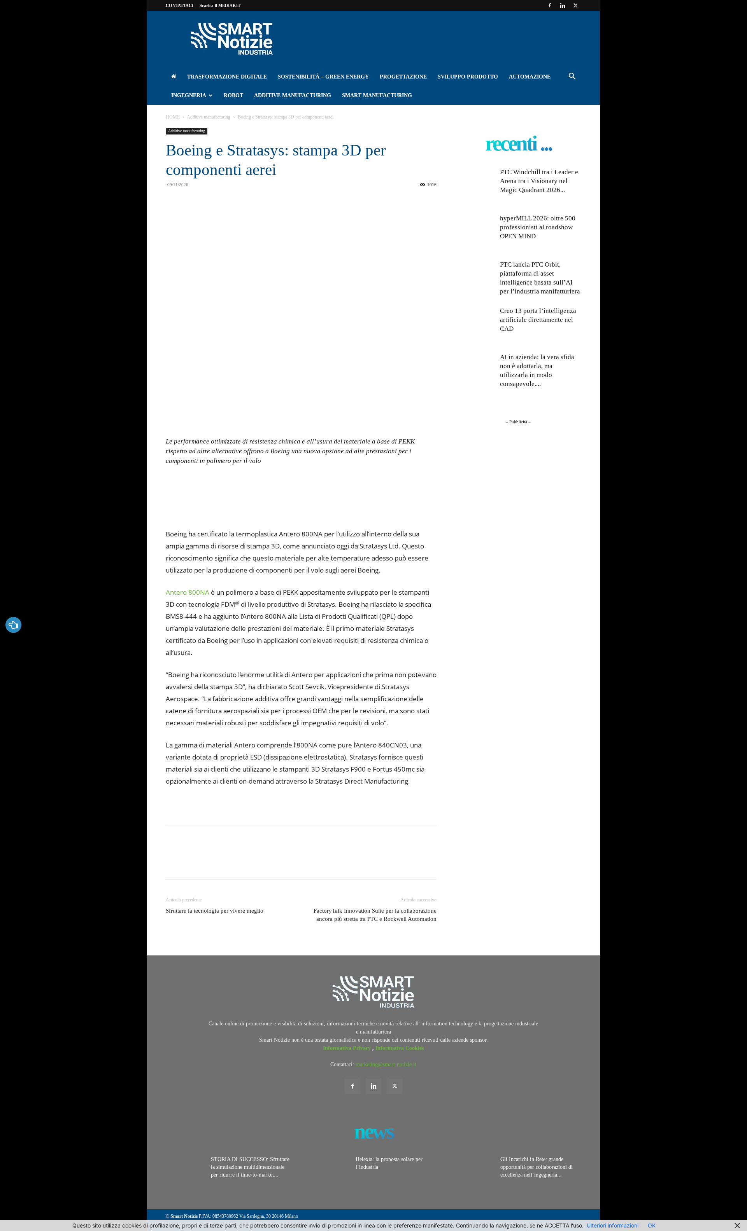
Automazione (530, 77)
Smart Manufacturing (377, 95)
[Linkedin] (562, 5)
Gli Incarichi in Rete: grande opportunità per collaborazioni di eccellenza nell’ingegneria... (536, 1167)
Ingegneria (188, 95)
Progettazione (403, 77)
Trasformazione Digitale (227, 77)
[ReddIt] (236, 220)
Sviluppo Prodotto (468, 77)
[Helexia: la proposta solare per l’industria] (329, 1169)
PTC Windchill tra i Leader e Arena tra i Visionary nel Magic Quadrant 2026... (539, 181)
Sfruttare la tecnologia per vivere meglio (214, 911)
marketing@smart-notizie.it (386, 1064)
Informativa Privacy (347, 1048)
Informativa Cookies (399, 1048)
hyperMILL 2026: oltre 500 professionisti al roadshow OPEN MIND (537, 227)
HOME (173, 117)
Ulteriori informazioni (612, 1225)
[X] (575, 5)
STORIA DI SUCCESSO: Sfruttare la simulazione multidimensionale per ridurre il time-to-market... (250, 1167)
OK (652, 1225)
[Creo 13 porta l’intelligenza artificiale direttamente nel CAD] (474, 325)
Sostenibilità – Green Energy (323, 77)
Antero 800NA (187, 592)
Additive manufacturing (292, 95)
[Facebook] (550, 5)
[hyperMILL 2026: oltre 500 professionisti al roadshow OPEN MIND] (474, 233)
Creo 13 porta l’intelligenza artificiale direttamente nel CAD (538, 319)
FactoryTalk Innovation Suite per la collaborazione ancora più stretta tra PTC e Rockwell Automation (375, 915)
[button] (572, 77)
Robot (233, 95)
